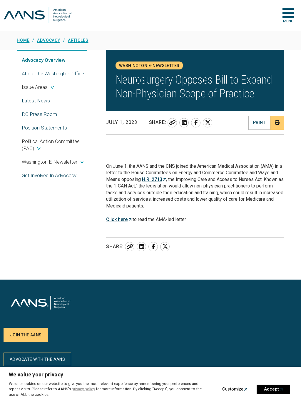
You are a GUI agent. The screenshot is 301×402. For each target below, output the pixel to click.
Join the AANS (25, 335)
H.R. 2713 (152, 179)
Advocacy (44, 60)
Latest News (36, 101)
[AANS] (38, 15)
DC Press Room (39, 114)
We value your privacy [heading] (36, 374)
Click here (117, 219)
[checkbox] (288, 13)
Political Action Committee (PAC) (51, 144)
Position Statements (44, 128)
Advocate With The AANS (37, 359)
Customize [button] (232, 389)
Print (259, 122)
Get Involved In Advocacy (49, 175)
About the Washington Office (53, 74)
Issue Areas (35, 87)
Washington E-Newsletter (49, 162)
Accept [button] (271, 389)
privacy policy (83, 389)
